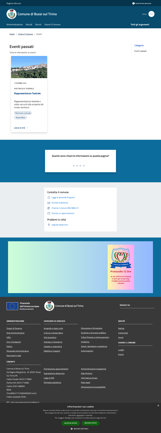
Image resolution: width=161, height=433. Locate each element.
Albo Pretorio (86, 373)
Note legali (85, 382)
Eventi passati (140, 50)
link (104, 418)
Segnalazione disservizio (54, 373)
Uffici (9, 337)
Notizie (121, 328)
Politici (9, 346)
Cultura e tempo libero (53, 332)
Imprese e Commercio (53, 341)
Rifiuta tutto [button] (91, 423)
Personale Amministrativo (18, 350)
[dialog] (80, 418)
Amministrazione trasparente (93, 368)
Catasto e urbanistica (53, 346)
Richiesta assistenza (52, 382)
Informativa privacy (89, 377)
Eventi (121, 354)
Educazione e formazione (91, 328)
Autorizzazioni (87, 350)
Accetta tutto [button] (70, 423)
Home (12, 34)
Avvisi (120, 337)
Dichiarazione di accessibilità (93, 386)
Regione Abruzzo (14, 3)
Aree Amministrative (15, 332)
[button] (80, 428)
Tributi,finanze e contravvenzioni (95, 337)
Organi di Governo (14, 328)
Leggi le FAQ (49, 377)
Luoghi (121, 349)
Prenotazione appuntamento (56, 368)
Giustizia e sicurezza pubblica (93, 332)
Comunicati (123, 332)
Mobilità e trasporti (52, 350)
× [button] (158, 406)
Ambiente (85, 341)
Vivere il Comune (25, 34)
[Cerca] (151, 14)
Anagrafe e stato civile (53, 328)
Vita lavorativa (50, 337)
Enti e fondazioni (14, 341)
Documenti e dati (14, 355)
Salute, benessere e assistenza (94, 346)
